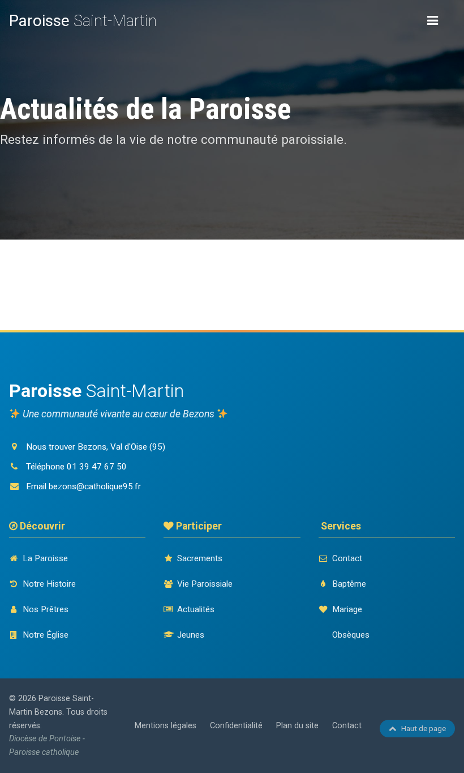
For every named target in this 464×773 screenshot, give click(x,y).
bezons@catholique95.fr (95, 486)
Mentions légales (165, 726)
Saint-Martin (83, 20)
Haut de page (423, 728)
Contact (347, 726)
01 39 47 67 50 (97, 467)
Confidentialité (236, 726)
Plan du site (297, 726)
